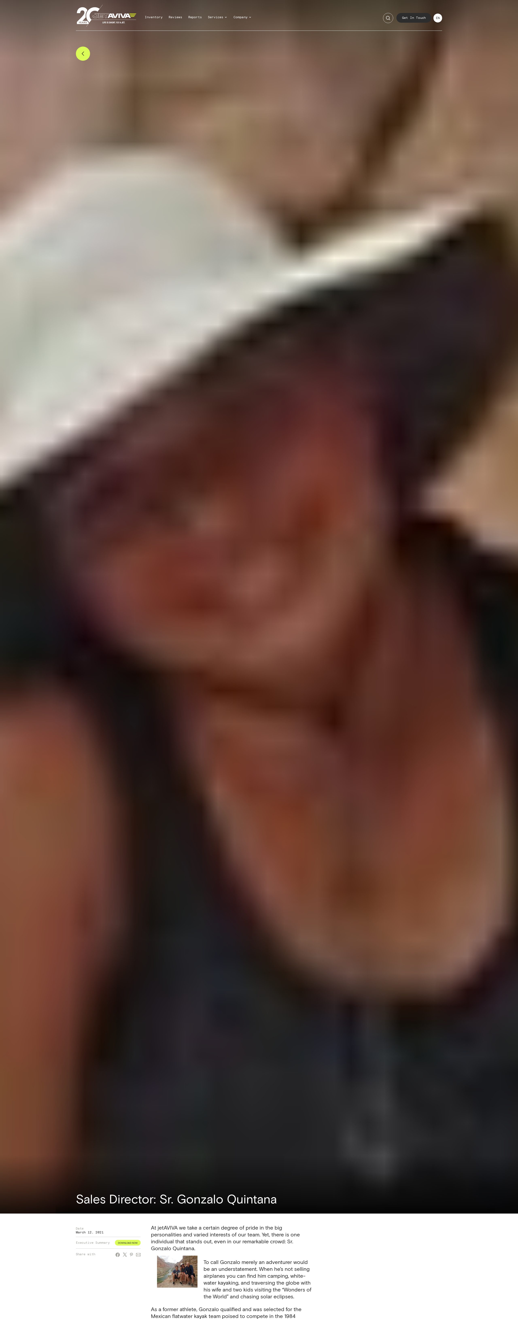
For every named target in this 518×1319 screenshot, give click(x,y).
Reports (195, 17)
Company (241, 17)
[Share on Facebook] (118, 1255)
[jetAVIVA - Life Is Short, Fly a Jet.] (106, 18)
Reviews (175, 17)
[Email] (138, 1255)
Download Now (128, 1242)
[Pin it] (131, 1255)
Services (215, 17)
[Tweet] (125, 1255)
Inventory (154, 17)
